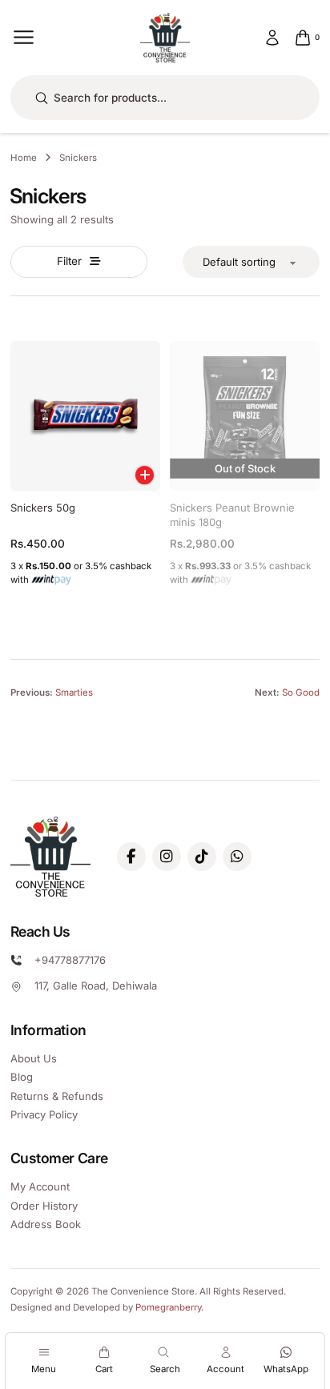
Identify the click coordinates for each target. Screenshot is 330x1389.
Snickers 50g (42, 507)
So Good (301, 692)
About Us (33, 1058)
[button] (144, 475)
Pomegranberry (168, 1307)
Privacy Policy (44, 1114)
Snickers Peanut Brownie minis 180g (232, 514)
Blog (21, 1076)
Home (23, 157)
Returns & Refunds (56, 1096)
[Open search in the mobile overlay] (165, 98)
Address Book (45, 1224)
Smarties (74, 692)
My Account (40, 1186)
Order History (44, 1205)
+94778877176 (70, 959)
